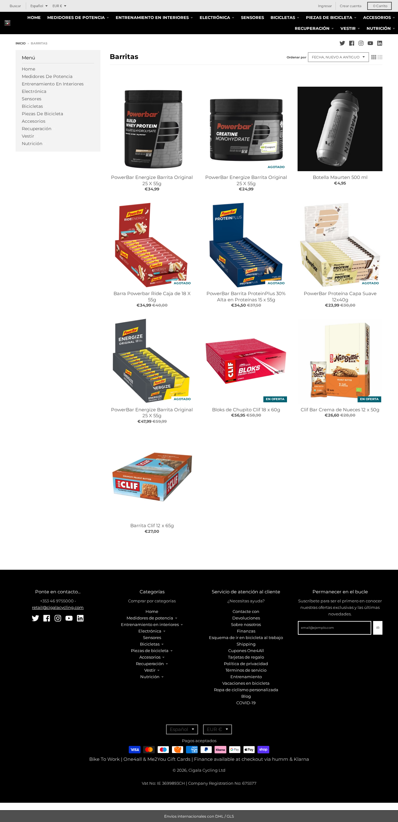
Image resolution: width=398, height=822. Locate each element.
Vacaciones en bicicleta (246, 683)
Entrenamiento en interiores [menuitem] (152, 17)
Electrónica (34, 91)
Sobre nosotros (246, 624)
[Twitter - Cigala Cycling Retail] (342, 43)
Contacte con (246, 611)
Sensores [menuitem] (252, 17)
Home (28, 69)
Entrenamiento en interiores (53, 84)
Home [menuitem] (34, 17)
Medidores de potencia (47, 76)
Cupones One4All (246, 650)
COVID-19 (246, 702)
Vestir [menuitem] (348, 28)
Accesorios (33, 121)
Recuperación (36, 128)
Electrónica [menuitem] (215, 17)
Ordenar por (296, 57)
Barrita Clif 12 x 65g (152, 525)
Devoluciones (246, 617)
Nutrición (32, 143)
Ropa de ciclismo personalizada (246, 689)
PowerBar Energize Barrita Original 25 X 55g (152, 180)
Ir (377, 628)
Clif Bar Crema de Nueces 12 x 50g (340, 410)
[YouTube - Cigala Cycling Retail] (370, 43)
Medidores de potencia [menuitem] (76, 17)
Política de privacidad (246, 663)
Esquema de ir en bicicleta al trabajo (246, 637)
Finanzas (246, 630)
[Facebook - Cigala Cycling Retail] (351, 43)
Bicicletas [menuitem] (283, 17)
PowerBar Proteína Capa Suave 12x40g (340, 296)
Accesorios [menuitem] (377, 17)
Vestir (28, 136)
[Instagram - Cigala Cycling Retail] (361, 43)
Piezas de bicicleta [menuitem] (329, 17)
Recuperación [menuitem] (312, 28)
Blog (246, 696)
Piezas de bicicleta (42, 113)
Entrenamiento (246, 676)
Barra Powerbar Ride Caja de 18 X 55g (152, 296)
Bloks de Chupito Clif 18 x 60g (246, 410)
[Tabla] (373, 57)
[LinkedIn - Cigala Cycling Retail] (379, 43)
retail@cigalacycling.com (58, 607)
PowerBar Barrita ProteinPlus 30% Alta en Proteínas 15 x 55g (245, 296)
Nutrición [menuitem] (379, 28)
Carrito (380, 6)
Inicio (20, 43)
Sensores (31, 99)
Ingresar (325, 6)
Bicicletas (32, 106)
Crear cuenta (350, 6)
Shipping (246, 644)
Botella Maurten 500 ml (340, 177)
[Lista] (379, 57)
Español (36, 5)
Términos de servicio (245, 670)
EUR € (57, 5)
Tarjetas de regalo (246, 657)
